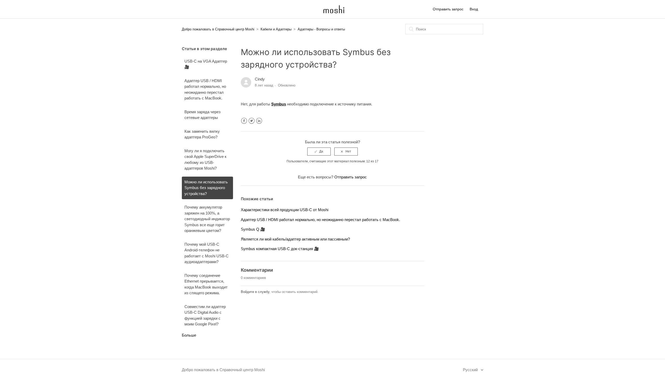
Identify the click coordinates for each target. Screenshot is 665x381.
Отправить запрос (448, 9)
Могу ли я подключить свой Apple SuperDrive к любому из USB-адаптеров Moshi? (205, 160)
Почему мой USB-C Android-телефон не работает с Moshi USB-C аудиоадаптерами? (206, 253)
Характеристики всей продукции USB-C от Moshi (284, 210)
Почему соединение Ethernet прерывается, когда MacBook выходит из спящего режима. (206, 284)
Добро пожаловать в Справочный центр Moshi (218, 29)
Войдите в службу (255, 292)
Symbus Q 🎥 (253, 229)
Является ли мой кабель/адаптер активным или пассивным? (295, 239)
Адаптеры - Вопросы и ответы (321, 29)
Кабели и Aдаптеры (276, 29)
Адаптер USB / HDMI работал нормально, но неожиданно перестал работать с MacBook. (205, 89)
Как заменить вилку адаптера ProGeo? (202, 134)
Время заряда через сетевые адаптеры (202, 115)
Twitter (251, 121)
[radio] (319, 151)
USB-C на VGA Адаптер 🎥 (205, 64)
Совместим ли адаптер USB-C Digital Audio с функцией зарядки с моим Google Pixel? (205, 315)
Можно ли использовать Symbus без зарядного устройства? (206, 188)
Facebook (244, 121)
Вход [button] (474, 9)
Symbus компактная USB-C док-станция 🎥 (280, 248)
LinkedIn (259, 121)
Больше (189, 335)
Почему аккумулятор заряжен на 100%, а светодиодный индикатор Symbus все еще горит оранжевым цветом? (207, 219)
